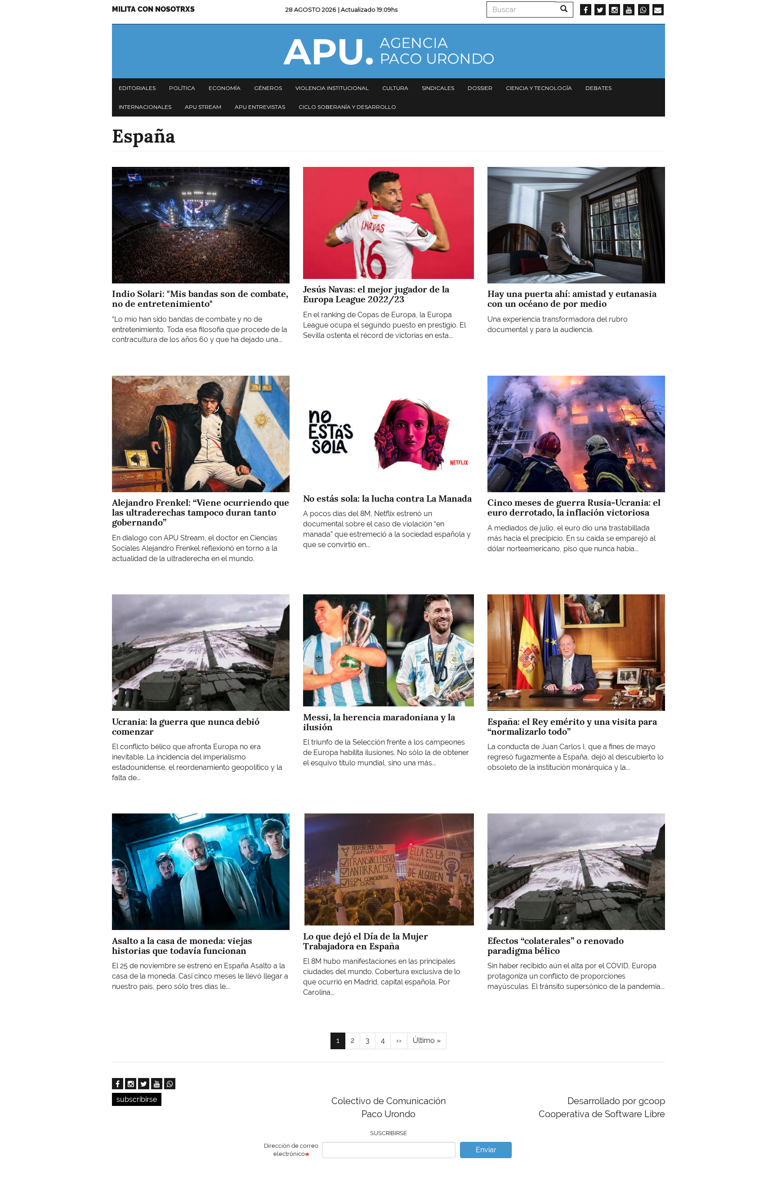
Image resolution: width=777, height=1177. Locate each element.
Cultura (395, 88)
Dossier (480, 88)
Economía (225, 88)
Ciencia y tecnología (539, 88)
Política (182, 88)
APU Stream (203, 106)
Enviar (486, 1150)
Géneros (268, 88)
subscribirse (136, 1099)
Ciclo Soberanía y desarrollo (347, 106)
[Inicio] (388, 51)
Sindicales (438, 88)
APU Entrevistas (260, 106)
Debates (598, 88)
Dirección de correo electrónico (291, 1150)
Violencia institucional (332, 88)
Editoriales (137, 88)
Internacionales (145, 106)
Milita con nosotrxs (153, 9)
